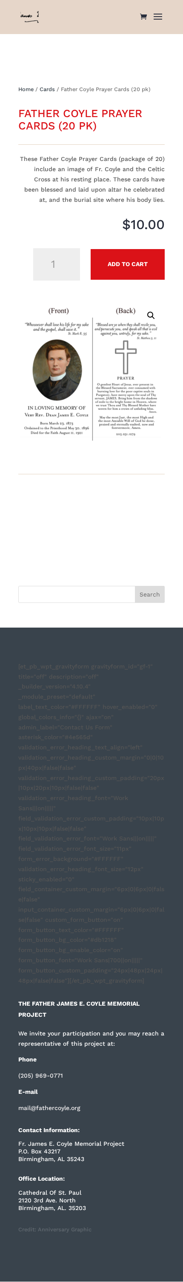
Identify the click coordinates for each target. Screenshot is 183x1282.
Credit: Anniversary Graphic (55, 1229)
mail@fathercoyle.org (49, 1107)
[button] (151, 315)
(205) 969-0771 (40, 1075)
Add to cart (128, 264)
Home (26, 89)
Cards (47, 89)
